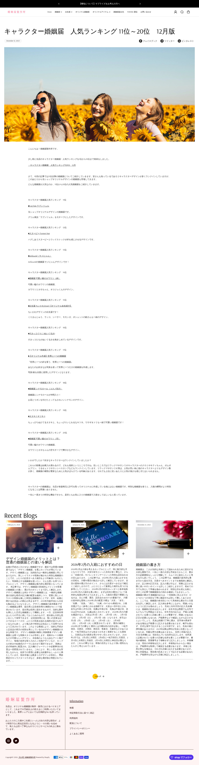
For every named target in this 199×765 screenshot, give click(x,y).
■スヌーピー (39, 233)
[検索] (182, 12)
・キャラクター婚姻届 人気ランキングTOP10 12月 (52, 165)
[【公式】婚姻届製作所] (26, 12)
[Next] (140, 4)
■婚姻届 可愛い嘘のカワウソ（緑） (44, 278)
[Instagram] (8, 741)
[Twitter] (16, 741)
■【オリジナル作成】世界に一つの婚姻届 (47, 356)
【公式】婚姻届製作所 (27, 757)
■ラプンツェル (38, 206)
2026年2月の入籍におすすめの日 (96, 564)
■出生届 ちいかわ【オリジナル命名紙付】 (50, 306)
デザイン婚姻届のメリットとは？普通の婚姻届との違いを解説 (33, 560)
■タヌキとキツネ (36, 416)
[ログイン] (175, 12)
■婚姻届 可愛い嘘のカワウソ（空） (44, 438)
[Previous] (59, 4)
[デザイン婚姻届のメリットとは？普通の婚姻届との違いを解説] (34, 536)
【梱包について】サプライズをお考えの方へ (99, 3)
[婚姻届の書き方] (164, 539)
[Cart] (188, 12)
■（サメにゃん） (40, 256)
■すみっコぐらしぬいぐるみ (41, 333)
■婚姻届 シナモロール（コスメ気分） (45, 388)
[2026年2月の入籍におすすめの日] (99, 539)
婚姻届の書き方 (148, 564)
